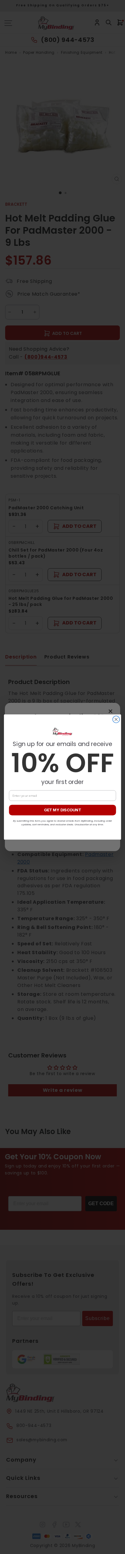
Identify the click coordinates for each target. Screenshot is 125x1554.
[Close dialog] (116, 719)
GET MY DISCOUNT (62, 810)
